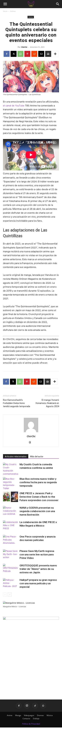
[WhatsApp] (20, 54)
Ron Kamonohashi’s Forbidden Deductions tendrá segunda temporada (16, 403)
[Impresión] (48, 54)
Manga (18, 715)
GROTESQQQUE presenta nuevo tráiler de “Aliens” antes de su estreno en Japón (38, 569)
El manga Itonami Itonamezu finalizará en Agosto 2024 (47, 403)
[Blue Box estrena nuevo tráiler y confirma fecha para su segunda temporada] (10, 483)
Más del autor (36, 456)
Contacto (26, 718)
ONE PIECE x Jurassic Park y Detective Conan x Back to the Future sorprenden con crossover (39, 497)
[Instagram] (27, 706)
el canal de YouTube (13, 105)
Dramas (40, 715)
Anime (13, 11)
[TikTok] (35, 706)
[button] (5, 4)
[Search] (58, 4)
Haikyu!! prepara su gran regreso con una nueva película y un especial (38, 583)
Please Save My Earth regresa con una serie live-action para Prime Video (37, 554)
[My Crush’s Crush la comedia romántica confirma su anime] (10, 469)
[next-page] (10, 594)
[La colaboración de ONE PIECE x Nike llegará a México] (10, 525)
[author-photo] (31, 432)
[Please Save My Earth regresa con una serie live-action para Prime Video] (10, 554)
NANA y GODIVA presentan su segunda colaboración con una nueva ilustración (37, 511)
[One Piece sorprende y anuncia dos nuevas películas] (10, 540)
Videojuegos (29, 715)
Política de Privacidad (31, 724)
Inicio (5, 11)
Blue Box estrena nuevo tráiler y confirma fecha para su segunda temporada (38, 482)
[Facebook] (7, 54)
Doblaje (36, 718)
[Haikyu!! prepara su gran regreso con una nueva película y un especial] (10, 583)
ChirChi (24, 47)
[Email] (41, 54)
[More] (55, 54)
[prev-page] (5, 594)
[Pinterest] (27, 54)
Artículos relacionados (15, 456)
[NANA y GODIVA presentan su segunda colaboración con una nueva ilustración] (10, 511)
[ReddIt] (34, 54)
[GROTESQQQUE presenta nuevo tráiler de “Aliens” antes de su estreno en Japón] (10, 569)
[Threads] (31, 442)
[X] (14, 54)
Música (50, 715)
